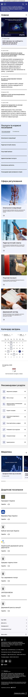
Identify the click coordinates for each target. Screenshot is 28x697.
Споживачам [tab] (16, 131)
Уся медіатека (26, 452)
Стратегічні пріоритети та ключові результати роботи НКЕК (11, 105)
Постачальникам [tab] (6, 131)
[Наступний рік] (26, 335)
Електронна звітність (7, 165)
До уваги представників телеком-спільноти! (11, 79)
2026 (21, 334)
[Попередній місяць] (2, 335)
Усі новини (26, 15)
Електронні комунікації (8, 138)
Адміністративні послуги (9, 158)
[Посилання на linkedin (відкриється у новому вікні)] (10, 661)
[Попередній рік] (18, 335)
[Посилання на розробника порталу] (13, 687)
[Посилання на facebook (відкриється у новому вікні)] (2, 661)
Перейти (3, 504)
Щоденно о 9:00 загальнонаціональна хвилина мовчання (13, 95)
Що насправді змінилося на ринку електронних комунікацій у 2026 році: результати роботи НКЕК (13, 54)
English (5, 664)
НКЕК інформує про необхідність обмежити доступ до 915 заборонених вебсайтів (12, 42)
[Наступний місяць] (12, 335)
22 (19, 351)
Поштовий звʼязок (6, 151)
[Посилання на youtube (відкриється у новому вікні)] (6, 661)
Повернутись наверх (19, 693)
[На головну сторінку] (3, 4)
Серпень (6, 334)
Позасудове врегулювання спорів (11, 172)
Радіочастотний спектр (8, 144)
